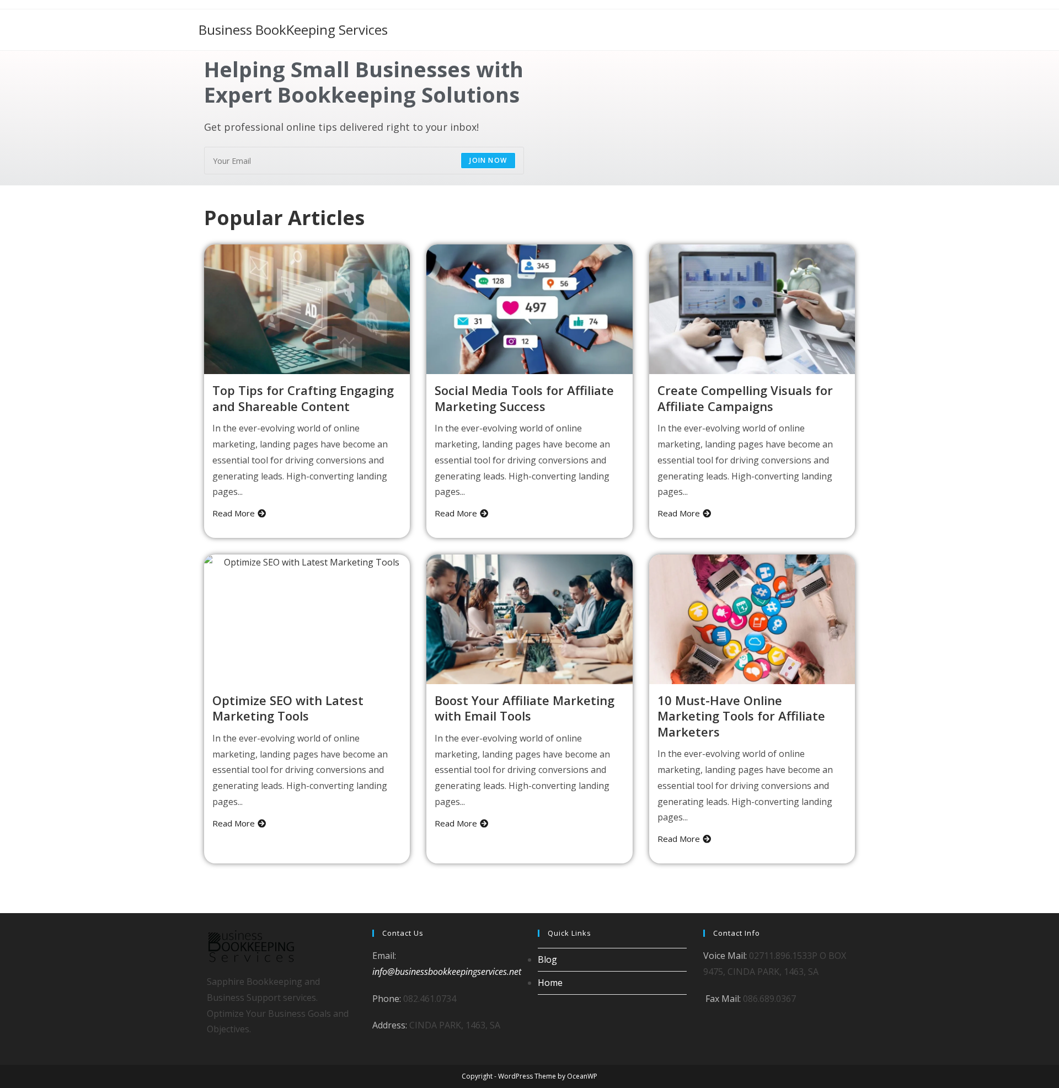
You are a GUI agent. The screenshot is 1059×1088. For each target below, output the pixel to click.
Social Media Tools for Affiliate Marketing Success (524, 398)
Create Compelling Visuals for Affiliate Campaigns (745, 398)
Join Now (488, 160)
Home (550, 983)
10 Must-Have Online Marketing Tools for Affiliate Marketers (741, 716)
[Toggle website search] (858, 29)
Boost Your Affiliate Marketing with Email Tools (524, 708)
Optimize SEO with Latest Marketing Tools (287, 708)
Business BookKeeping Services (293, 29)
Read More (233, 513)
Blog (547, 959)
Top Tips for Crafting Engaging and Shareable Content (303, 398)
